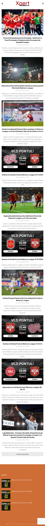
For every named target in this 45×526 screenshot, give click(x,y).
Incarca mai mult (22, 454)
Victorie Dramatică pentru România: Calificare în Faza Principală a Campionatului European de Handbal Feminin (22, 40)
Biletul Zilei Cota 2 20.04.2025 (22, 503)
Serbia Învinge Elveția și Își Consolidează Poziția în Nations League (22, 299)
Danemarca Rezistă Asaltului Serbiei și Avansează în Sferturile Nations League (22, 87)
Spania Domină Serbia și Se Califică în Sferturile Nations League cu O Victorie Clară (22, 217)
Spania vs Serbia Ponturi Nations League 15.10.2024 (22, 259)
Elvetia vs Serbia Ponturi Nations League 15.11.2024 (22, 175)
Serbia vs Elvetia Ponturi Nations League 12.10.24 (22, 344)
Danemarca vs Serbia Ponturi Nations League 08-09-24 (22, 388)
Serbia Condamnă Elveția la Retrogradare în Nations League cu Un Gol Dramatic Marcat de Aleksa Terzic (22, 130)
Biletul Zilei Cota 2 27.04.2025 (22, 480)
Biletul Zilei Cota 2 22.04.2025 (22, 491)
